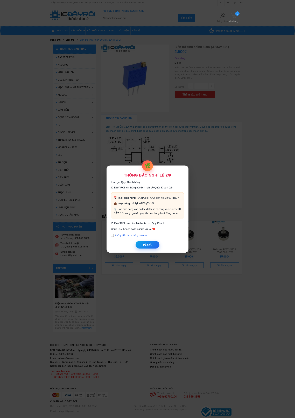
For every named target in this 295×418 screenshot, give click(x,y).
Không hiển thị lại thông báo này (131, 235)
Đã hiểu (147, 244)
